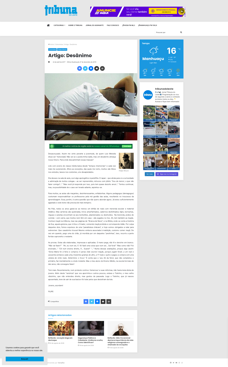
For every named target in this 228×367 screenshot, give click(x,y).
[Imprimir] (102, 68)
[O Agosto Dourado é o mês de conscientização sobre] (161, 162)
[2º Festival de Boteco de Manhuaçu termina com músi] (161, 146)
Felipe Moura (62, 49)
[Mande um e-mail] (49, 62)
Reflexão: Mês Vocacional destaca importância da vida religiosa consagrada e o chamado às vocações (120, 341)
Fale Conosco (113, 25)
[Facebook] (79, 68)
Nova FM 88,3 (129, 25)
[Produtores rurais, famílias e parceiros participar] (149, 113)
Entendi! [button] (24, 359)
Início (52, 44)
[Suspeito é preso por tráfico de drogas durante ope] (161, 130)
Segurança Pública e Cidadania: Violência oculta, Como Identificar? (90, 340)
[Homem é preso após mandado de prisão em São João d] (161, 113)
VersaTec (61, 363)
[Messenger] (91, 68)
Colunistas (59, 44)
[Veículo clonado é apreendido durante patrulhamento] (174, 146)
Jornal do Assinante (95, 25)
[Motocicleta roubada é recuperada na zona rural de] (174, 113)
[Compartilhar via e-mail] (96, 68)
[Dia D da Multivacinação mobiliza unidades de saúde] (149, 162)
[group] (137, 12)
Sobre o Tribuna (75, 25)
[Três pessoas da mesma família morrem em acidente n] (174, 130)
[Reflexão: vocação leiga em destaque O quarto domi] (174, 162)
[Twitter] (85, 68)
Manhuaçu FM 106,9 (148, 25)
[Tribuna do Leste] (61, 10)
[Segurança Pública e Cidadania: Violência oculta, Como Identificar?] (91, 328)
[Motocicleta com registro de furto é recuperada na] (149, 130)
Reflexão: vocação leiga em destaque (60, 339)
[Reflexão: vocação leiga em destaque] (61, 328)
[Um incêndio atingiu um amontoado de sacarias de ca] (149, 146)
